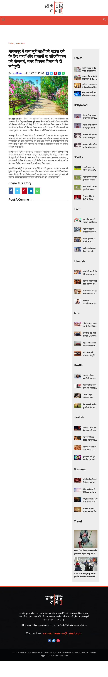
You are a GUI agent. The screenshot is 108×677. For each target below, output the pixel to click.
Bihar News (20, 44)
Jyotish (79, 417)
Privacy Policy (25, 652)
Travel (78, 521)
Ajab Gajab (57, 652)
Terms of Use (37, 652)
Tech (77, 209)
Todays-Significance (80, 652)
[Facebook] (49, 640)
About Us (15, 652)
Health (78, 365)
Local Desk (16, 73)
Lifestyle (79, 261)
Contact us (48, 652)
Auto (77, 313)
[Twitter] (53, 640)
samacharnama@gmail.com (54, 633)
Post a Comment (20, 199)
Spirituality (67, 652)
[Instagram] (58, 640)
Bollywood (80, 105)
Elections (92, 652)
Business (80, 469)
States (11, 44)
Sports (78, 157)
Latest (78, 58)
